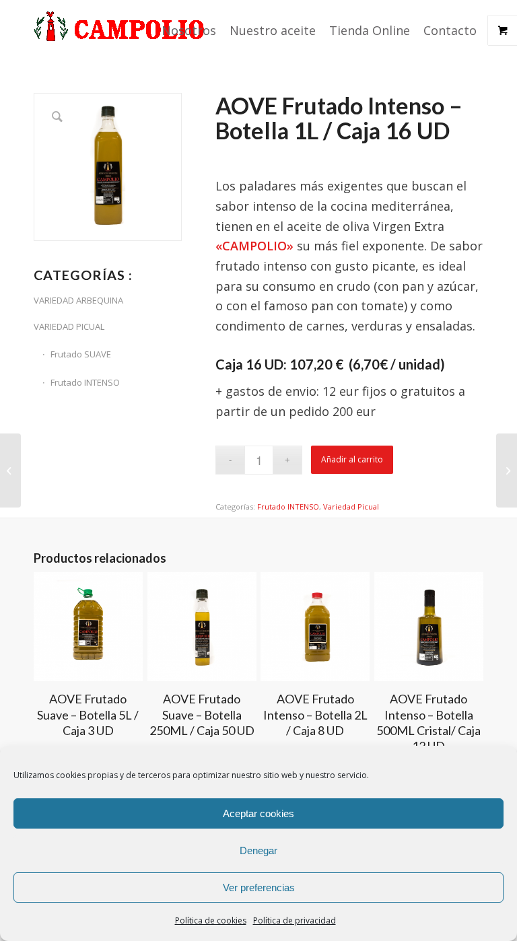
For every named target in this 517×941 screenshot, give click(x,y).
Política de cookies (210, 920)
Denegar (258, 850)
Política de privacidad (294, 920)
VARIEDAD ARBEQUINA (78, 300)
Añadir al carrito (352, 459)
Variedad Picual (351, 506)
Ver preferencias (259, 887)
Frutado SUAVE (80, 354)
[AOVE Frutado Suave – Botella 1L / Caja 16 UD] (10, 470)
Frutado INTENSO (85, 382)
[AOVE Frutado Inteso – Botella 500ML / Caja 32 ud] (506, 470)
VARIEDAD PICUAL (69, 326)
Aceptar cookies (258, 813)
